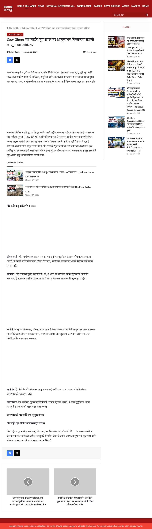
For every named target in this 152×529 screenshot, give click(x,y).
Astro (125, 6)
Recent (126, 26)
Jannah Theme (16, 526)
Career (98, 6)
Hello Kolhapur (26, 6)
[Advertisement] (51, 108)
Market (135, 6)
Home (145, 6)
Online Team (14, 52)
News (41, 6)
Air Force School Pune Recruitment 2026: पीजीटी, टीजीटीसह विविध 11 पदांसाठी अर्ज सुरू (135, 145)
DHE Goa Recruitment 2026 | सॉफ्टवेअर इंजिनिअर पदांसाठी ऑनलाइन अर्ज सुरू (136, 124)
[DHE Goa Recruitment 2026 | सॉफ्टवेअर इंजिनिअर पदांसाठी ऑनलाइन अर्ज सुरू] (116, 122)
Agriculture (84, 6)
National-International (60, 6)
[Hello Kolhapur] (8, 9)
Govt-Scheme (112, 6)
